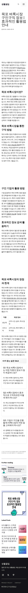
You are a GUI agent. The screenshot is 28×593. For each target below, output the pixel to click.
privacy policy (7, 582)
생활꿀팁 (5, 4)
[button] (18, 4)
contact (18, 582)
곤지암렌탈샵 (11, 587)
